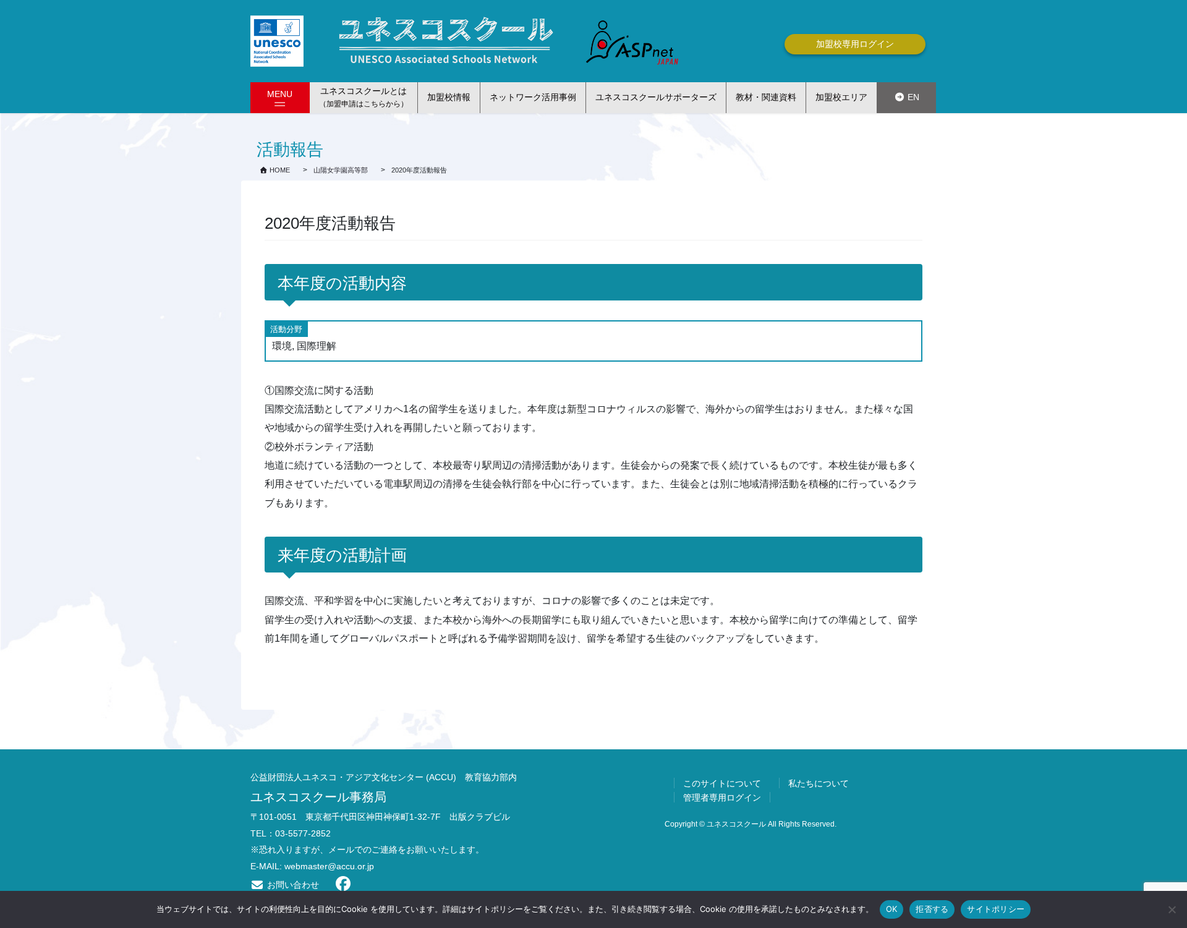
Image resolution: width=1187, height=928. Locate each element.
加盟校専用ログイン (855, 44)
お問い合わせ (292, 885)
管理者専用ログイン (722, 797)
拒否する (932, 909)
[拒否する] (1171, 909)
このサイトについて (722, 783)
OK (892, 909)
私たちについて (818, 783)
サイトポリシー (995, 909)
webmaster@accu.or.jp (329, 866)
